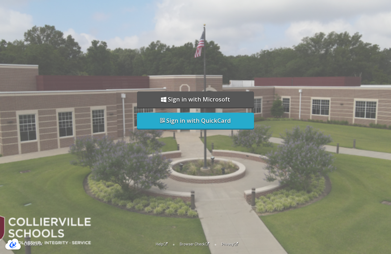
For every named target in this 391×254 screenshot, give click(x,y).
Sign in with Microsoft (198, 99)
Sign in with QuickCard (198, 120)
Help (159, 244)
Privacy (228, 244)
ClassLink (33, 244)
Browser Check (192, 244)
